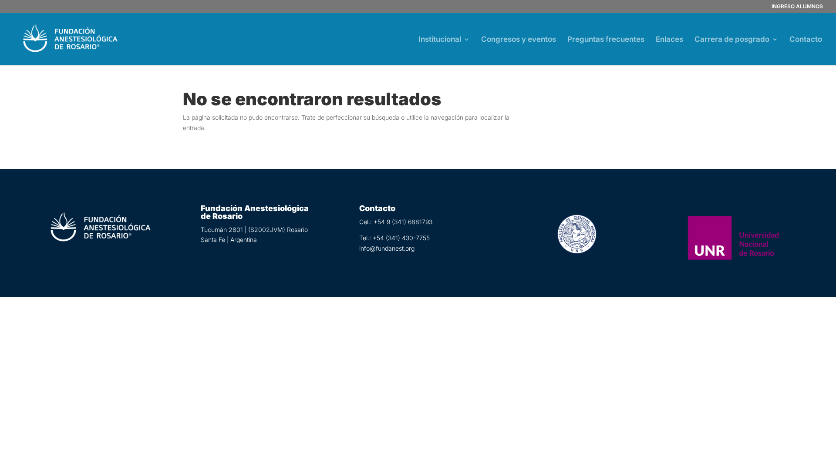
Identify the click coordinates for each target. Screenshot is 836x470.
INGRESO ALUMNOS (797, 7)
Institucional (439, 40)
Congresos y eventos (518, 40)
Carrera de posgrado (731, 40)
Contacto (805, 40)
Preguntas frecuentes (605, 40)
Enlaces (669, 40)
